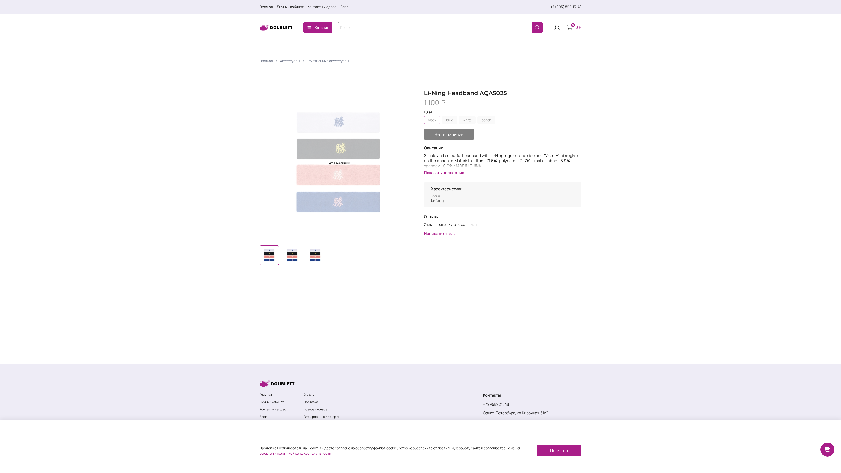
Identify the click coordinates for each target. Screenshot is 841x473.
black (432, 120)
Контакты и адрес (321, 6)
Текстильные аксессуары (328, 60)
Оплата (309, 394)
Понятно (559, 451)
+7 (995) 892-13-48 (566, 6)
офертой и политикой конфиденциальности (295, 453)
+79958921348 (496, 404)
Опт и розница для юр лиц (323, 417)
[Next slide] (410, 163)
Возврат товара (315, 409)
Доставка (311, 402)
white (467, 120)
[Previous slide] (266, 163)
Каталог (322, 27)
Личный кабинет (290, 6)
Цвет (428, 112)
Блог (344, 6)
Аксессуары (290, 60)
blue (449, 120)
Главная (266, 6)
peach (486, 120)
